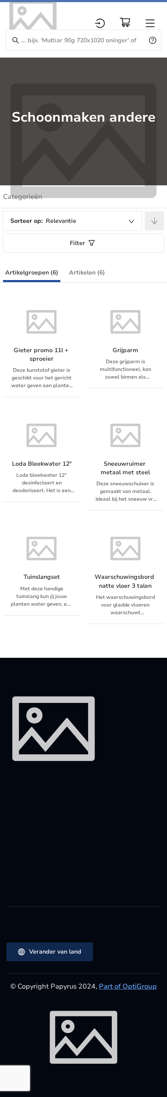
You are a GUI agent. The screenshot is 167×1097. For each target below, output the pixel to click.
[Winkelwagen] (125, 22)
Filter (77, 243)
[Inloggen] (100, 23)
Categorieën (22, 196)
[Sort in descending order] (154, 220)
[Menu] (150, 23)
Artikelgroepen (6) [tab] (31, 272)
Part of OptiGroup (128, 986)
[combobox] (72, 220)
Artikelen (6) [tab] (87, 272)
